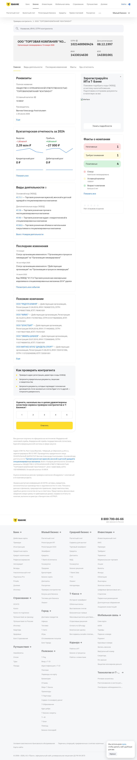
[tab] (17, 67)
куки (124, 744)
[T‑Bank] (12, 4)
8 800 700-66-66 (112, 519)
